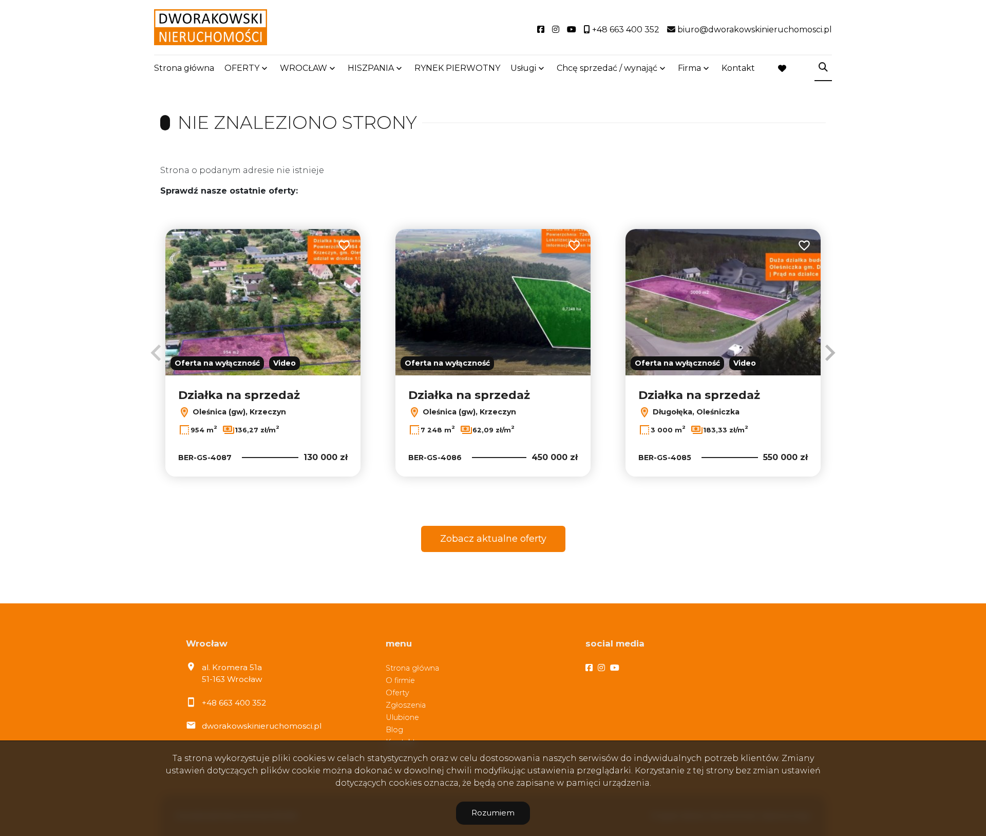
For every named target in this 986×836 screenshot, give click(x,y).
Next (829, 352)
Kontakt (738, 68)
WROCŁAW (303, 68)
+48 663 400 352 (234, 703)
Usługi (523, 68)
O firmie (400, 680)
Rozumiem (493, 813)
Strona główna (184, 68)
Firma (689, 68)
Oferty (397, 692)
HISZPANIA (371, 68)
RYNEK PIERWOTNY (457, 68)
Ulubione (402, 717)
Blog (394, 729)
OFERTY (241, 68)
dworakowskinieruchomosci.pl (261, 726)
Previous (156, 352)
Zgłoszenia (406, 705)
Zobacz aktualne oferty (493, 538)
